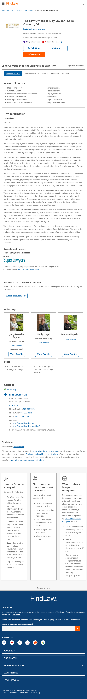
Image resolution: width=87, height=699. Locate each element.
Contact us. (16, 615)
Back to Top (44, 588)
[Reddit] (35, 642)
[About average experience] (61, 42)
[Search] (82, 3)
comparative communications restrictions (27, 460)
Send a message (22, 416)
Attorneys (55, 73)
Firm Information (31, 73)
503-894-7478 (29, 409)
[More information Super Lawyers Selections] (31, 252)
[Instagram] (27, 642)
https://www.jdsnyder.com (23, 423)
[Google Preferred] (43, 642)
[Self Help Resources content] (82, 665)
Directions (13, 405)
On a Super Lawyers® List (29, 269)
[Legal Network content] (82, 680)
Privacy (13, 693)
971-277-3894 (26, 413)
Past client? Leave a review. (34, 29)
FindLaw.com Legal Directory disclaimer (42, 454)
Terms (4, 693)
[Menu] (3, 3)
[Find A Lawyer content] (82, 658)
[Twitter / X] (19, 642)
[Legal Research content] (82, 672)
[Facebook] (4, 642)
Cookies (34, 693)
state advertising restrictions (45, 451)
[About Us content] (82, 650)
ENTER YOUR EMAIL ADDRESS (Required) (17, 624)
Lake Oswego (29, 10)
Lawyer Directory (8, 10)
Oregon (19, 10)
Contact (65, 73)
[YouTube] (12, 642)
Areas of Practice (13, 73)
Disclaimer (23, 693)
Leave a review (16, 345)
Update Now (18, 446)
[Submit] (77, 628)
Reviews (44, 73)
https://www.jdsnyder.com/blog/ (26, 426)
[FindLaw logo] (13, 3)
